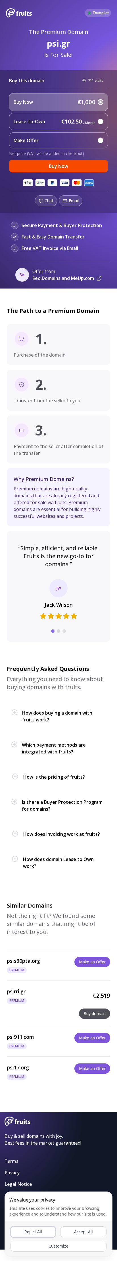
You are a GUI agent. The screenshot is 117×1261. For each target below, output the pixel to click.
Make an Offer (92, 961)
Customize (58, 1246)
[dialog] (58, 1224)
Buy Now (58, 166)
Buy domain (94, 1013)
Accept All (83, 1231)
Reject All (33, 1231)
